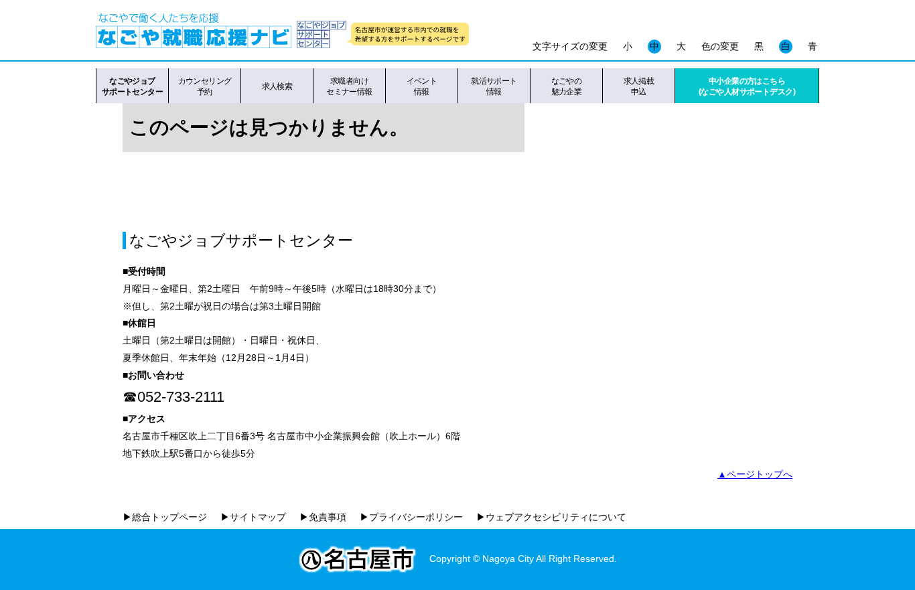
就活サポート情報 (494, 86)
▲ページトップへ (754, 474)
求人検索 (277, 86)
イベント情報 (422, 86)
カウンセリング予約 (205, 86)
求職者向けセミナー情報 (349, 86)
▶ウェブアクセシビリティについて (551, 517)
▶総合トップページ (165, 517)
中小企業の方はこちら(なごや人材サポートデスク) (747, 86)
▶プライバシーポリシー (411, 517)
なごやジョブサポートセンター (132, 86)
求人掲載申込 (639, 86)
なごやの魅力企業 (566, 86)
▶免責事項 (322, 517)
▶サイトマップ (253, 517)
